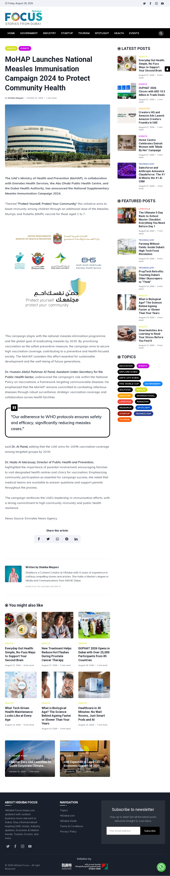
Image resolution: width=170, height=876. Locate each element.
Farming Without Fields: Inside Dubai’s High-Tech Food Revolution (152, 249)
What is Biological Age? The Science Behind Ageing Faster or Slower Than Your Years (56, 715)
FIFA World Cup (129, 383)
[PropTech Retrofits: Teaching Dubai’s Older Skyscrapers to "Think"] (128, 278)
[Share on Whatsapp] (57, 539)
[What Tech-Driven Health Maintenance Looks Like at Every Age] (21, 685)
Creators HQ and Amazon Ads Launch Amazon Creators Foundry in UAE (151, 117)
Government (29, 33)
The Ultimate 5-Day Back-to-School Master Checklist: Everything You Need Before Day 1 (152, 219)
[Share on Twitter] (48, 539)
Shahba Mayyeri (15, 98)
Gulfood (125, 389)
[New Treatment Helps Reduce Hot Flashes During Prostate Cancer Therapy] (57, 625)
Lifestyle (144, 209)
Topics (64, 810)
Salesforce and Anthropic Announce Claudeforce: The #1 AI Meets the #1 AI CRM (152, 174)
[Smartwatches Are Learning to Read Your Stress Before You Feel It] (128, 337)
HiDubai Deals (68, 820)
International (146, 395)
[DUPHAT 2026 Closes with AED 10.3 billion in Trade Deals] (128, 93)
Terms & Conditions (71, 826)
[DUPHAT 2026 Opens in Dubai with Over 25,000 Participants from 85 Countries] (94, 625)
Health (119, 33)
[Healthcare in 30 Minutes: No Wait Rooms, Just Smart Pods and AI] (94, 685)
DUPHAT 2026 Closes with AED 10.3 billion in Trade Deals (152, 91)
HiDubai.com (67, 815)
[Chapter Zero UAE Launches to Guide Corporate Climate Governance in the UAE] (30, 758)
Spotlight (102, 33)
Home (11, 33)
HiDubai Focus (21, 865)
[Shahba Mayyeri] (13, 581)
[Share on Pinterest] (66, 539)
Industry (49, 33)
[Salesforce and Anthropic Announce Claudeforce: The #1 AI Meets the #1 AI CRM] (128, 176)
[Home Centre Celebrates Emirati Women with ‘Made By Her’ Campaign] (128, 147)
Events (134, 33)
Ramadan (143, 401)
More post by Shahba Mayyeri (42, 586)
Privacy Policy (68, 831)
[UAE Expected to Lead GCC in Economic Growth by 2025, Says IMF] (85, 758)
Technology (146, 164)
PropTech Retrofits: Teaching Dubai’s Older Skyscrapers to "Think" (151, 276)
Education (126, 366)
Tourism (84, 33)
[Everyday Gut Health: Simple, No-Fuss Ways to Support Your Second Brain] (21, 625)
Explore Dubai (129, 372)
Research (125, 407)
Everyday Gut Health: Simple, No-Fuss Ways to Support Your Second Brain (152, 65)
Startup (67, 33)
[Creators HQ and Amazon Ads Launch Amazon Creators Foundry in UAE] (128, 119)
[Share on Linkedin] (76, 539)
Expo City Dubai (129, 377)
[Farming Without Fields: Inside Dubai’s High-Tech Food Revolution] (128, 250)
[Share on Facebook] (38, 539)
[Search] (161, 33)
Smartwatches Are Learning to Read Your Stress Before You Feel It (151, 335)
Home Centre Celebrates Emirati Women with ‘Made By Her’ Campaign (150, 145)
